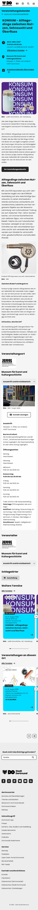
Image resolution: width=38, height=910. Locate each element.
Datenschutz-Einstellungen (12, 888)
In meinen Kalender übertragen (20, 69)
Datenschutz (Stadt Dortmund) (14, 885)
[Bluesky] (20, 781)
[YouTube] (25, 781)
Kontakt (5, 874)
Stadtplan (5, 854)
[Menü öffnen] (33, 3)
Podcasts (5, 837)
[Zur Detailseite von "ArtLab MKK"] (19, 689)
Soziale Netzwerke (8, 830)
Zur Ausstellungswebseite (15, 169)
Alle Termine (7, 591)
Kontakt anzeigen (20, 415)
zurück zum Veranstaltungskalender (16, 14)
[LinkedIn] (31, 781)
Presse (4, 823)
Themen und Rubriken (10, 799)
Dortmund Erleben (9, 806)
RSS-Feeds (6, 864)
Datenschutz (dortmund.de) (12, 881)
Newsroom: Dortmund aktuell (13, 803)
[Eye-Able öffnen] (22, 3)
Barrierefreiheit (7, 861)
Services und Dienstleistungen (13, 796)
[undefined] (36, 617)
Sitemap (5, 851)
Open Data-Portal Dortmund (13, 857)
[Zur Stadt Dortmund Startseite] (7, 4)
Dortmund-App (8, 820)
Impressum (6, 878)
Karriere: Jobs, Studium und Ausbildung (16, 827)
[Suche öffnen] (28, 3)
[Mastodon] (14, 781)
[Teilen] (34, 736)
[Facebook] (3, 781)
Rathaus (5, 810)
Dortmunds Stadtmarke (11, 840)
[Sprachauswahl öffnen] (17, 3)
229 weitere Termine (15, 50)
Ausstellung (12, 578)
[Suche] (33, 757)
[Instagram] (9, 781)
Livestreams (6, 834)
